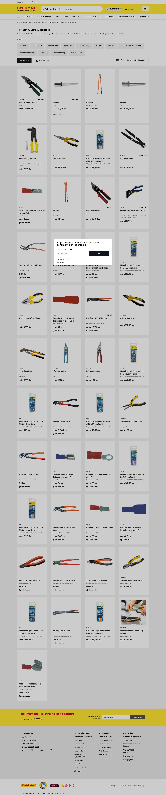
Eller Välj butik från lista (64, 259)
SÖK (99, 253)
